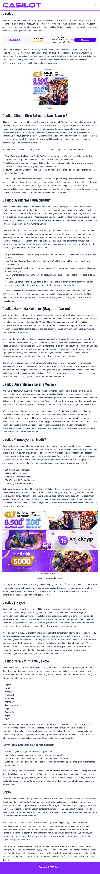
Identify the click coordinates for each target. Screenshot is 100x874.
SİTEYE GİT (85, 40)
